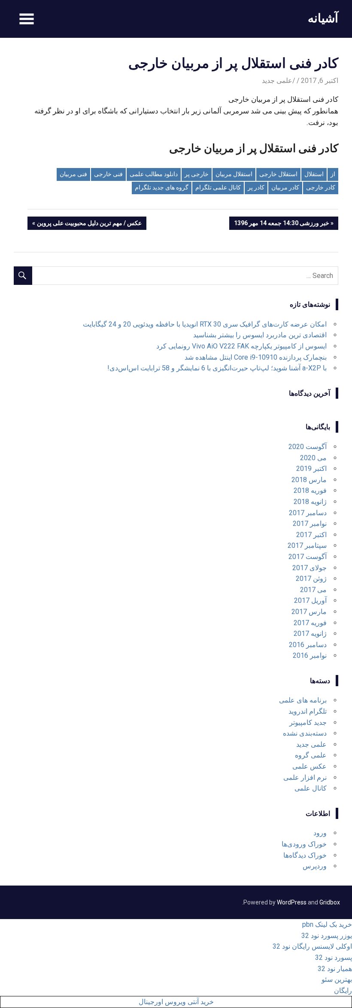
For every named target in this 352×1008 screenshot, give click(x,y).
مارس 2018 (309, 480)
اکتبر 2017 (311, 535)
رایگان (343, 991)
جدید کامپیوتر (308, 722)
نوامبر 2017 (310, 523)
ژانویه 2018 (310, 502)
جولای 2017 (309, 568)
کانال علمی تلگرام (218, 187)
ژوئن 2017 (311, 578)
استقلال (314, 174)
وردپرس (315, 866)
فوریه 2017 (310, 623)
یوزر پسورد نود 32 (326, 936)
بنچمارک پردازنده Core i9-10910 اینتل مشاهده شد (256, 357)
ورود (320, 833)
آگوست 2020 (307, 447)
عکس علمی (309, 766)
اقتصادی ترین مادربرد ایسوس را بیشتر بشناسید (260, 335)
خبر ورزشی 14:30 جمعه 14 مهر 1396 (282, 224)
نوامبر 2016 (310, 655)
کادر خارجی (320, 187)
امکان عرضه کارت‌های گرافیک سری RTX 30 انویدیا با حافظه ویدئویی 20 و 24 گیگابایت (205, 324)
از (333, 174)
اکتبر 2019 (311, 468)
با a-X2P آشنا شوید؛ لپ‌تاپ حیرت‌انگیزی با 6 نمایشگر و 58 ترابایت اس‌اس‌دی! (217, 368)
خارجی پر (197, 174)
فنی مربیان (73, 174)
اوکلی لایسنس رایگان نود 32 (312, 946)
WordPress (291, 902)
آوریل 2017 (310, 600)
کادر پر (256, 187)
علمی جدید (277, 80)
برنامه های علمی (303, 700)
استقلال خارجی (278, 174)
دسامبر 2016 (308, 645)
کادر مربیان (285, 187)
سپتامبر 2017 (307, 545)
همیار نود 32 (335, 969)
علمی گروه (311, 755)
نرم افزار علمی (305, 777)
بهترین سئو (337, 979)
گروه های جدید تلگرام (161, 187)
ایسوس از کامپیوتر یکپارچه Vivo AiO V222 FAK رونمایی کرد (241, 346)
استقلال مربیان (233, 174)
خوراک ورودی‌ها (304, 844)
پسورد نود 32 (333, 957)
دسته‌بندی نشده (305, 733)
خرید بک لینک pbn (327, 924)
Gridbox (329, 902)
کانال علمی (310, 788)
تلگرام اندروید (307, 711)
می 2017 (313, 590)
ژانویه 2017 (310, 633)
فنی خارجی (108, 174)
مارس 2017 (309, 612)
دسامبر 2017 (308, 513)
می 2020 (313, 458)
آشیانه (323, 18)
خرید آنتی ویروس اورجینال (176, 1002)
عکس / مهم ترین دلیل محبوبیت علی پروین (89, 224)
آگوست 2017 (307, 557)
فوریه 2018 (310, 490)
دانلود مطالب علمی (154, 174)
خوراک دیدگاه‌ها (305, 855)
